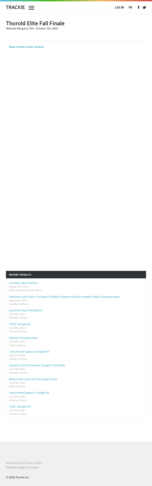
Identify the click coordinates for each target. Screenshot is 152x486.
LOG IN (119, 7)
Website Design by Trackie (22, 467)
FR (130, 7)
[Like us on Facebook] (138, 7)
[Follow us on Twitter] (144, 7)
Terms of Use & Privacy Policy (24, 462)
